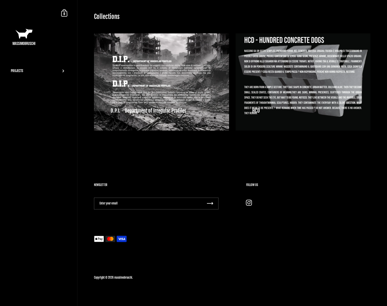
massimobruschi (123, 277)
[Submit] (210, 203)
